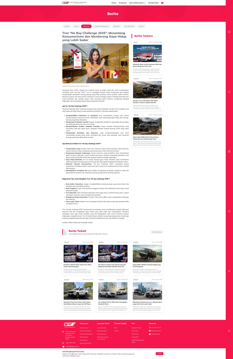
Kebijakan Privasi (75, 356)
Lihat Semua (157, 232)
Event (76, 26)
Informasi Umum (84, 328)
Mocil (115, 328)
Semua (67, 26)
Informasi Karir (84, 340)
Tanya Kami (135, 331)
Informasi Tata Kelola (85, 343)
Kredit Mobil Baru (101, 328)
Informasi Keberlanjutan (86, 334)
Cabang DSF (135, 337)
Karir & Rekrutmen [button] (136, 3)
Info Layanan (135, 334)
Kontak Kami (153, 3)
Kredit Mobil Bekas (102, 331)
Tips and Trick (129, 26)
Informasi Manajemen (85, 331)
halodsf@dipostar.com (72, 346)
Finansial (86, 26)
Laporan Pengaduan (101, 26)
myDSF (116, 331)
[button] (162, 3)
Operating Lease (101, 334)
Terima (159, 354)
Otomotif (116, 26)
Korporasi (123, 3)
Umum (141, 26)
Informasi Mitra (84, 337)
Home (113, 3)
